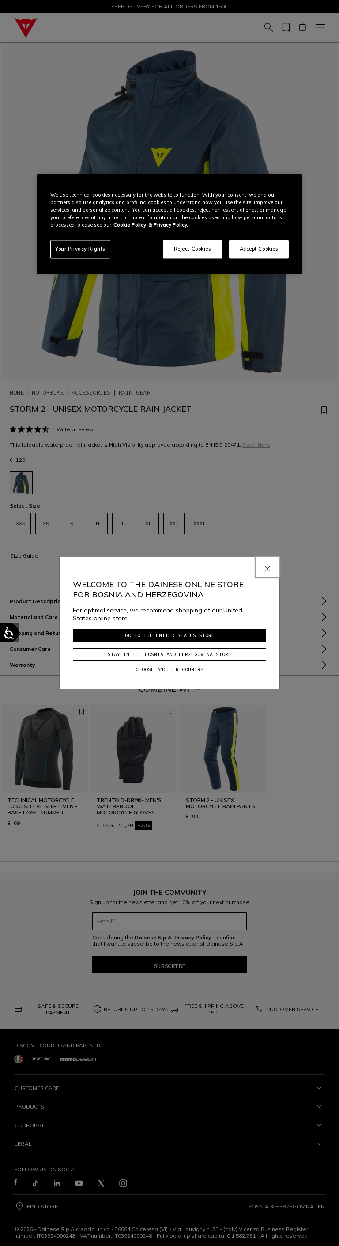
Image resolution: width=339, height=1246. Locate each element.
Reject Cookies (192, 249)
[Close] (267, 567)
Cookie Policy (129, 225)
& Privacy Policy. (168, 225)
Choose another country (169, 669)
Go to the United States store (170, 635)
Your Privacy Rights (80, 249)
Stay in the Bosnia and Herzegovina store (169, 654)
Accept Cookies (259, 249)
